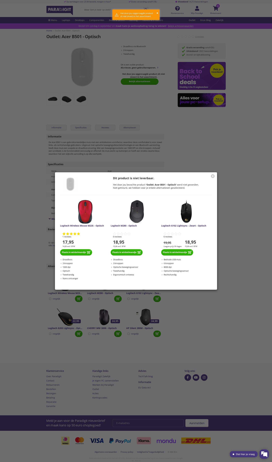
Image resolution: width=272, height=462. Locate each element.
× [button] (157, 13)
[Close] (213, 176)
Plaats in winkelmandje (74, 252)
